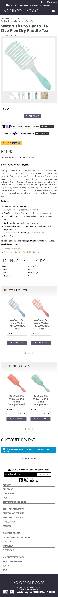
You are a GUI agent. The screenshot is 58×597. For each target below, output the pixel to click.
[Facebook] (20, 480)
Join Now (44, 474)
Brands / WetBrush (12, 249)
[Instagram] (26, 480)
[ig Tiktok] (37, 480)
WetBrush (50, 171)
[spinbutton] (7, 116)
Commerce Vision (33, 589)
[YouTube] (31, 480)
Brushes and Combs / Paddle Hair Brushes (22, 252)
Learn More (48, 126)
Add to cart (34, 116)
